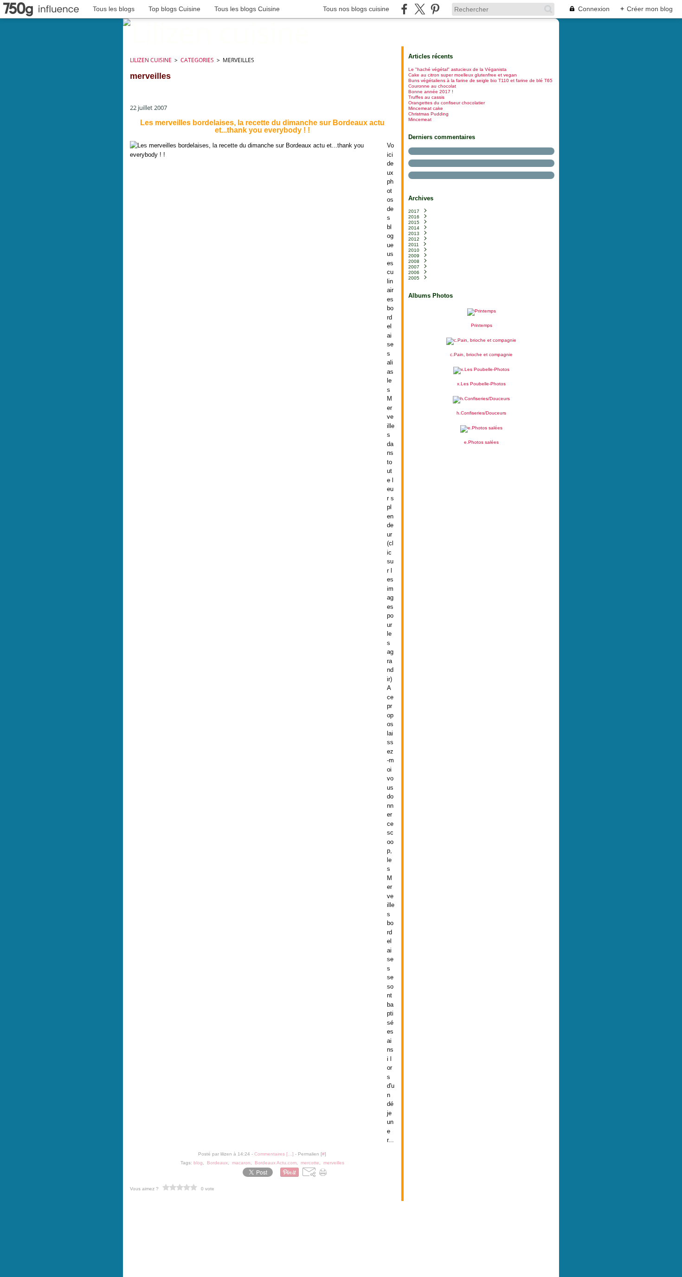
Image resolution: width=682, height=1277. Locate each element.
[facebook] (404, 9)
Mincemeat (419, 119)
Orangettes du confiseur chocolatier (446, 102)
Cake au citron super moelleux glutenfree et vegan (462, 74)
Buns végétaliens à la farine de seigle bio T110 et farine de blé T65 (480, 80)
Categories (197, 60)
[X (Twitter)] (419, 9)
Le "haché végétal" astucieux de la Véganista (457, 69)
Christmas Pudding (428, 113)
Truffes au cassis (426, 97)
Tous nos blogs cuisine (356, 9)
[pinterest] (435, 9)
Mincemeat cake (425, 108)
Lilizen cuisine (151, 60)
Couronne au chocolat (432, 86)
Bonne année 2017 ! (430, 91)
